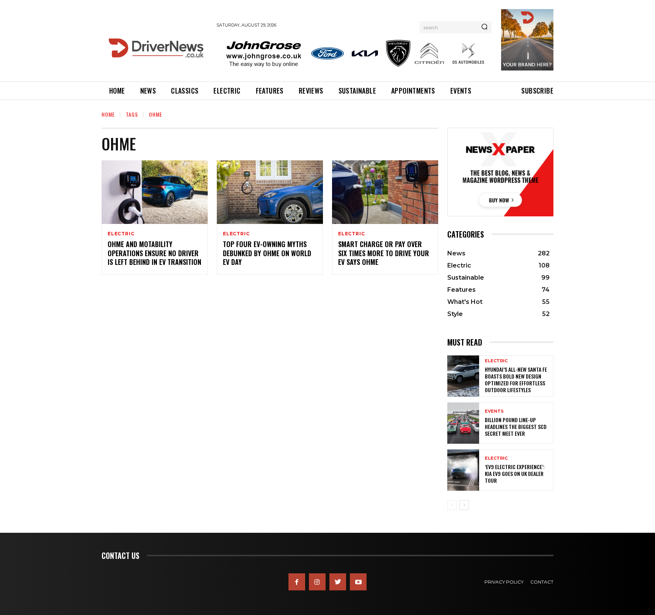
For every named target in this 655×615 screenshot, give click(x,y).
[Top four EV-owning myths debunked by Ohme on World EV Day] (270, 192)
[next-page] (464, 505)
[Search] (484, 27)
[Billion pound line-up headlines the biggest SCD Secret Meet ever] (463, 423)
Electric (121, 234)
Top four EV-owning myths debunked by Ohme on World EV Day (267, 253)
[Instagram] (317, 581)
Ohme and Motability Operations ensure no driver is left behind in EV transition (154, 253)
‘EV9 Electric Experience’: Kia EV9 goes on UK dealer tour (515, 473)
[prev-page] (452, 505)
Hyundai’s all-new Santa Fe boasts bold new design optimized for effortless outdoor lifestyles (516, 379)
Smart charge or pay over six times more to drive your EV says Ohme (383, 253)
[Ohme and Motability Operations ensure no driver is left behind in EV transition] (155, 192)
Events (494, 411)
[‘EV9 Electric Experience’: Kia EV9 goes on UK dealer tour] (463, 470)
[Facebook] (296, 581)
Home (108, 114)
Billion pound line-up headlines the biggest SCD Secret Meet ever (516, 426)
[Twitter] (337, 581)
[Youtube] (358, 581)
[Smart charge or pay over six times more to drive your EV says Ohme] (385, 192)
